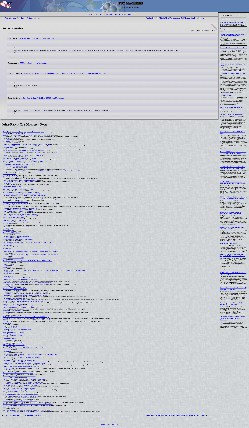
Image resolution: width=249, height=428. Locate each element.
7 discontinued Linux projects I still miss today (16, 202)
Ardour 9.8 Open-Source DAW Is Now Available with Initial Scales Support (231, 212)
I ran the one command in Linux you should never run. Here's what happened (24, 195)
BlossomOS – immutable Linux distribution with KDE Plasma (20, 401)
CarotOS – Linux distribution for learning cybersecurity (18, 211)
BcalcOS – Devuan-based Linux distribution (15, 167)
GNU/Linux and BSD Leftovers (11, 233)
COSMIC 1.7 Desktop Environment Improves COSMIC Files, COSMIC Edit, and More (233, 197)
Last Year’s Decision (225, 95)
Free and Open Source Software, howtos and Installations (19, 164)
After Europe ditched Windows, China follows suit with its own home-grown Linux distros (28, 404)
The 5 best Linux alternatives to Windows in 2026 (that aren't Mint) (21, 158)
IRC (101, 14)
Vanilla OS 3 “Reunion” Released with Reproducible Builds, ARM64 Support (24, 301)
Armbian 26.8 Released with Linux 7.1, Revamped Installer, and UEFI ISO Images (232, 182)
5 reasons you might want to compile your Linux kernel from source (22, 192)
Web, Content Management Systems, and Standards (18, 239)
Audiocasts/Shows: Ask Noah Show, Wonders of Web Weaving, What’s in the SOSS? (27, 242)
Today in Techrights (8, 230)
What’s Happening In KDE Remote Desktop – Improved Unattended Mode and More (26, 292)
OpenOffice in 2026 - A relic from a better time (16, 220)
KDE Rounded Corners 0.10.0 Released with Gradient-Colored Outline (22, 394)
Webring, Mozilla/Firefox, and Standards (14, 332)
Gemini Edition (108, 14)
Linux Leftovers (7, 245)
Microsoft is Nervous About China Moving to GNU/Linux (18, 307)
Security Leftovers (8, 267)
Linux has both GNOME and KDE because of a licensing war (20, 279)
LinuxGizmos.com (225, 270)
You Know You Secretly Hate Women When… (233, 48)
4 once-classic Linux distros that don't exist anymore (18, 373)
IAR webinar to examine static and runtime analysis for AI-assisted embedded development (232, 318)
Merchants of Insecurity (9, 174)
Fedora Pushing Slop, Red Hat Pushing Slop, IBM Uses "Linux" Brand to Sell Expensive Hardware (30, 254)
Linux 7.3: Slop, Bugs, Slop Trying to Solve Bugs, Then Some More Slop (23, 357)
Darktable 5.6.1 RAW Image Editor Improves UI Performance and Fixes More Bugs (233, 152)
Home (91, 14)
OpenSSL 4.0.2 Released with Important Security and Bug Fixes (232, 227)
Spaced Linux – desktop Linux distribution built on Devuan (19, 397)
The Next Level (7, 223)
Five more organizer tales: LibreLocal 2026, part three (18, 189)
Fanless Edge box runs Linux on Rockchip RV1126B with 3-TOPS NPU (232, 303)
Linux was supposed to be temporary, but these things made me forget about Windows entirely (29, 199)
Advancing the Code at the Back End (13, 310)
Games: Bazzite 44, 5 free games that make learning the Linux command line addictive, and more (30, 251)
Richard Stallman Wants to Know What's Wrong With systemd (20, 180)
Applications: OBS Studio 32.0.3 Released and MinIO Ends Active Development (175, 18)
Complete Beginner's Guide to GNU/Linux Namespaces (43, 98)
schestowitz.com (225, 19)
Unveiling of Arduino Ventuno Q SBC (13, 258)
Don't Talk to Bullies (8, 273)
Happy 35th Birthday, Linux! (228, 243)
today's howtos (7, 248)
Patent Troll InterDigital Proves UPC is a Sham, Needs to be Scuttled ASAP (232, 34)
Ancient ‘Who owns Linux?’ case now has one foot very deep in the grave (23, 150)
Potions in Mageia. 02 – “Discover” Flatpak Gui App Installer (20, 385)
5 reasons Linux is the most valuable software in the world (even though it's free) (25, 161)
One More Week (7, 369)
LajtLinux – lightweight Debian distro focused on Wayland (19, 388)
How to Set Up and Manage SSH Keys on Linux (36, 38)
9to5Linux (223, 148)
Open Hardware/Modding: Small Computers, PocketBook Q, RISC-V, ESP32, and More (27, 261)
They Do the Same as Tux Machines (13, 217)
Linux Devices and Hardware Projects (13, 342)
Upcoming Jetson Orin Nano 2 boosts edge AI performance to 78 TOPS (233, 288)
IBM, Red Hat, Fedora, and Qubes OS (14, 345)
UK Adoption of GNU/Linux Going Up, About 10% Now (18, 298)
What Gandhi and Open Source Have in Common (17, 205)
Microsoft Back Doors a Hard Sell (12, 304)
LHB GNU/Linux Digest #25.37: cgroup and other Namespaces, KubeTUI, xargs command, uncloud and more (64, 73)
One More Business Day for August (13, 177)
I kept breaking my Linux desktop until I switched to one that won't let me (23, 382)
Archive (124, 14)
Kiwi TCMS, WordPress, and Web (12, 335)
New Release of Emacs (9, 141)
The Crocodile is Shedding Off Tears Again (232, 73)
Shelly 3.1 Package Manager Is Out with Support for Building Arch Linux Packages (232, 255)
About (96, 14)
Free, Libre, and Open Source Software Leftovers (23, 18)
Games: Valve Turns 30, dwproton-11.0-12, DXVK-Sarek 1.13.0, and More (24, 348)
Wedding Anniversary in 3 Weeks (229, 29)
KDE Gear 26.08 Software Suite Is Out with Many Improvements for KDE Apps (25, 295)
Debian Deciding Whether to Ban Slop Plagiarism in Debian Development (23, 132)
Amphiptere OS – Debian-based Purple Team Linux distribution (20, 208)
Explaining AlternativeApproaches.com (231, 114)
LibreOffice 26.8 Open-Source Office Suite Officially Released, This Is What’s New (232, 167)
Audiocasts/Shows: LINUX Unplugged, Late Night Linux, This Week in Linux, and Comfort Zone (30, 354)
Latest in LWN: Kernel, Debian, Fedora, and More (17, 227)
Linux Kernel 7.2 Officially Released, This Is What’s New (19, 360)
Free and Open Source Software (12, 186)
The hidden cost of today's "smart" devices (15, 391)
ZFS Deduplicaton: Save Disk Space (33, 63)
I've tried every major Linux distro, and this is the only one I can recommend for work (27, 282)
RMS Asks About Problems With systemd (232, 22)
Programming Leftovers (9, 264)
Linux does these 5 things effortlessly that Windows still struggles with (23, 155)
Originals (117, 14)
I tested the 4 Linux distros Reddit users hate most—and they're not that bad (24, 379)
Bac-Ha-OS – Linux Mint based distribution (15, 289)
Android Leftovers (8, 138)
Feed (129, 14)
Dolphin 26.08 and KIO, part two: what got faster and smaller (20, 214)
